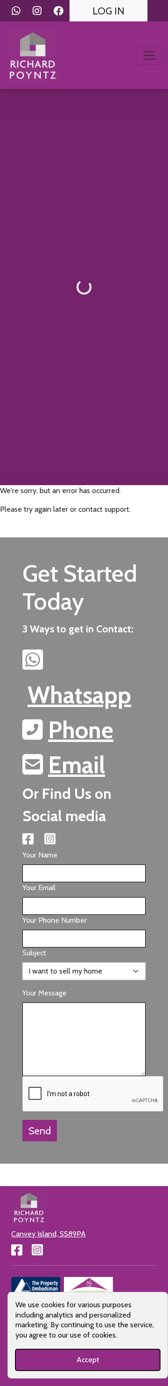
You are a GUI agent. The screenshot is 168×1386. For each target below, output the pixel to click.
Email (76, 765)
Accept (88, 1359)
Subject (34, 952)
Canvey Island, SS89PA (48, 1233)
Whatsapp (79, 695)
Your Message (44, 992)
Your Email (39, 887)
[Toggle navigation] (149, 55)
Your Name (39, 855)
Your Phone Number (54, 920)
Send (39, 1131)
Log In (108, 11)
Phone (80, 730)
